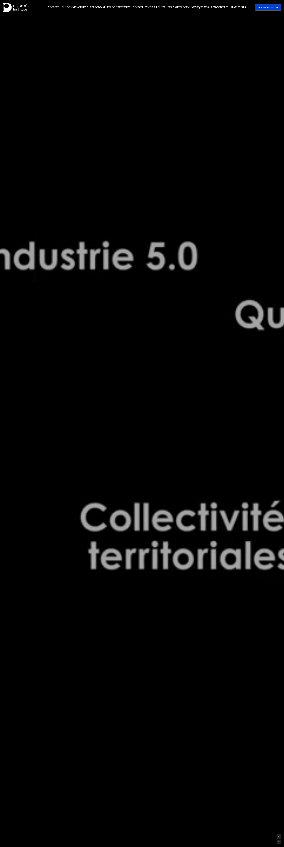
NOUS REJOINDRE (268, 7)
